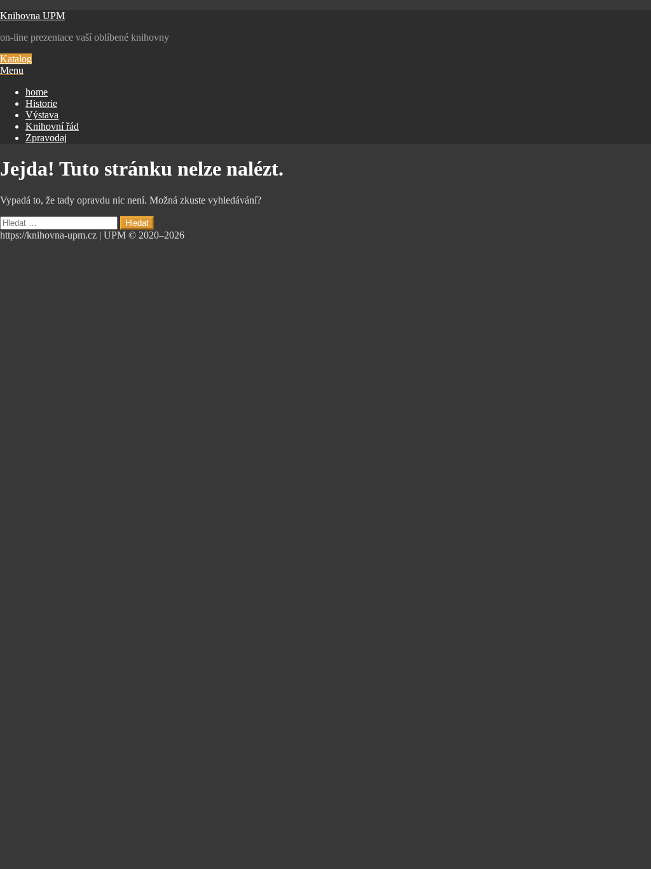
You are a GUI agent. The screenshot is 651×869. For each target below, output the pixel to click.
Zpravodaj (46, 137)
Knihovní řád (52, 126)
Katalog (16, 58)
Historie (41, 103)
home (36, 92)
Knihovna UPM (32, 15)
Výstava (41, 114)
